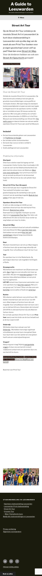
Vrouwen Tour (9, 511)
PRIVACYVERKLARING (11, 567)
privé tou (32, 290)
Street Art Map (29, 51)
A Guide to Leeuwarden (21, 7)
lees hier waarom (24, 285)
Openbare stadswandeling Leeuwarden (18, 504)
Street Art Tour (9, 509)
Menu (22, 17)
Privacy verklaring (9, 529)
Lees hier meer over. (29, 230)
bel (13, 272)
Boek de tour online (17, 210)
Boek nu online (8, 574)
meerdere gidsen (26, 275)
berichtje (6, 290)
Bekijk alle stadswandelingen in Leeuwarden (19, 516)
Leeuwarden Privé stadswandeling (16, 506)
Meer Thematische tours (14, 514)
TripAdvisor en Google (13, 138)
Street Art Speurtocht (13, 58)
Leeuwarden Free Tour (19, 215)
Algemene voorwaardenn (12, 532)
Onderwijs (6, 330)
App (8, 272)
